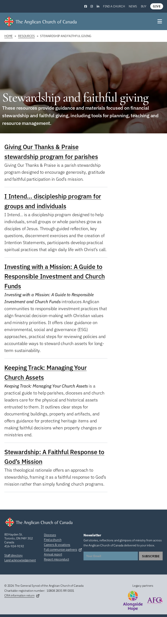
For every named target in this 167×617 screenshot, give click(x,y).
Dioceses (50, 535)
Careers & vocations (57, 545)
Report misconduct (56, 559)
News (133, 6)
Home (8, 36)
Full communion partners (60, 549)
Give (156, 6)
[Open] (160, 21)
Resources (26, 36)
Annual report (53, 554)
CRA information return (19, 595)
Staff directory (13, 555)
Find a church (114, 6)
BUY (143, 6)
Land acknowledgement (20, 560)
